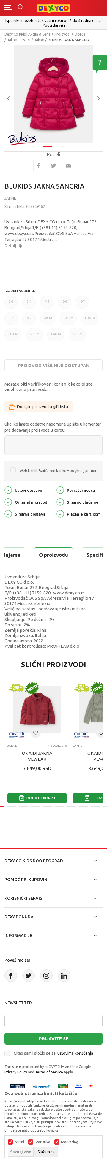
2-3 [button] (11, 304)
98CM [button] (47, 320)
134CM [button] (56, 336)
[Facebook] (39, 165)
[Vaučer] (63, 1086)
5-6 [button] (64, 304)
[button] (36, 733)
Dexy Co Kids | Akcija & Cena (27, 34)
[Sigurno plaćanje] (60, 501)
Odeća (79, 34)
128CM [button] (34, 336)
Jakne (39, 40)
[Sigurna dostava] (8, 513)
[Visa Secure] (78, 1086)
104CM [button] (68, 320)
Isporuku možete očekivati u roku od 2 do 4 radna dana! (53, 20)
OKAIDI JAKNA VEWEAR (37, 756)
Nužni (19, 1142)
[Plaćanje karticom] (60, 513)
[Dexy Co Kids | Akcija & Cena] (53, 7)
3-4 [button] (29, 304)
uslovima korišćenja (75, 1053)
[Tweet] (53, 165)
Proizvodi (62, 34)
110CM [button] (89, 320)
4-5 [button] (46, 304)
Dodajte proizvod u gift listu (42, 406)
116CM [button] (13, 336)
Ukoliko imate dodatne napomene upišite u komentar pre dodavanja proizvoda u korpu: (52, 427)
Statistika (42, 1142)
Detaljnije (13, 245)
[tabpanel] (53, 94)
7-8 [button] (11, 320)
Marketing (69, 1142)
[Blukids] (22, 138)
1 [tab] (47, 146)
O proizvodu (53, 555)
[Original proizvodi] (8, 501)
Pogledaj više (54, 25)
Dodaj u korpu (40, 798)
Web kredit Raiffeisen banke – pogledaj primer (58, 471)
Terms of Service (49, 1072)
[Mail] (68, 165)
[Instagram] (46, 976)
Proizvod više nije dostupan (53, 365)
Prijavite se (53, 1038)
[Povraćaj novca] (60, 489)
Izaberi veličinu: (19, 290)
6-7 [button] (82, 304)
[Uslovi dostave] (8, 489)
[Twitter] (28, 976)
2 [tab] (59, 146)
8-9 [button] (29, 320)
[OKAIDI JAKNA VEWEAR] (37, 709)
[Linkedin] (64, 976)
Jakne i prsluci (18, 40)
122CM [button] (77, 336)
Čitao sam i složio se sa (53, 1053)
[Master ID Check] (93, 1086)
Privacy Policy (15, 1072)
